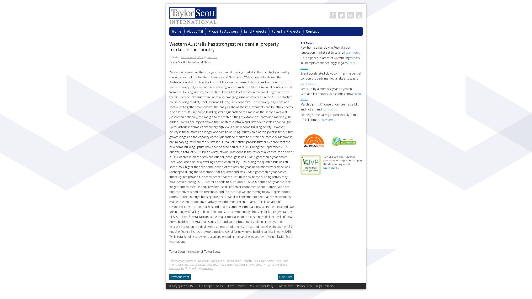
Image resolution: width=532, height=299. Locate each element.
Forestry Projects (286, 31)
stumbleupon (176, 268)
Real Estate (260, 261)
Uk (191, 264)
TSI (186, 264)
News (238, 261)
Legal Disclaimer (325, 286)
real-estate (273, 264)
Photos (230, 286)
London (230, 261)
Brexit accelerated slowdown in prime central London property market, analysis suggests (330, 78)
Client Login (205, 286)
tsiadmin (212, 57)
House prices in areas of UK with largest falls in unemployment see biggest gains (330, 63)
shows (283, 264)
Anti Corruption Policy (261, 286)
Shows (270, 261)
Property (247, 261)
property (261, 264)
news (252, 264)
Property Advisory (223, 31)
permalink (207, 268)
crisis (216, 264)
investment (226, 264)
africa (209, 264)
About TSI (195, 31)
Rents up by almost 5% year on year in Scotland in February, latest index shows (331, 94)
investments (217, 261)
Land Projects (255, 31)
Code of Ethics (285, 286)
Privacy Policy (304, 286)
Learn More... (331, 167)
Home (176, 31)
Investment (203, 261)
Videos (241, 286)
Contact (312, 31)
